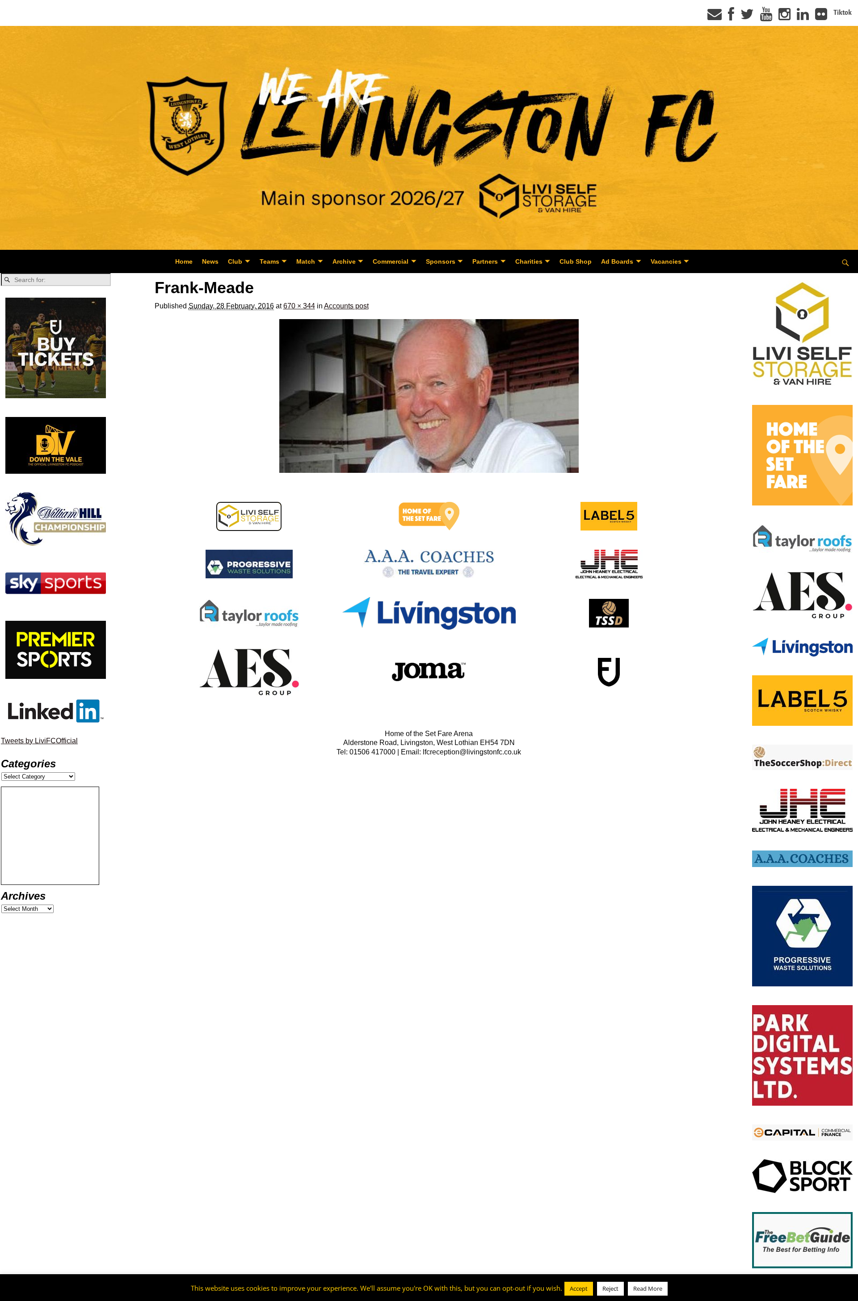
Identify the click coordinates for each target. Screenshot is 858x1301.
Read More (647, 1288)
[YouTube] (766, 17)
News (210, 261)
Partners (485, 261)
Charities (529, 261)
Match (305, 261)
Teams (269, 261)
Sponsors (440, 261)
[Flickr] (821, 17)
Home (184, 261)
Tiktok (842, 12)
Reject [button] (610, 1288)
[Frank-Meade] (429, 396)
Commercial (390, 261)
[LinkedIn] (803, 17)
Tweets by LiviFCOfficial (39, 741)
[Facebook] (731, 17)
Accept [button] (579, 1288)
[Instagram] (784, 17)
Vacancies (666, 261)
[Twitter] (747, 17)
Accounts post (346, 306)
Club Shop (575, 261)
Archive (344, 261)
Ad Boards (617, 261)
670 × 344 (299, 306)
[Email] (714, 17)
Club (235, 261)
